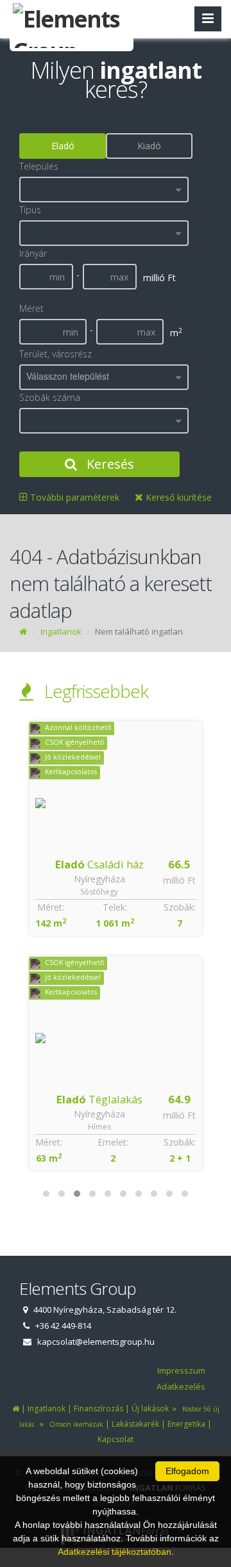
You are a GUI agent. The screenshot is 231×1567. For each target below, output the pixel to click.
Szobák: (180, 907)
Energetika (186, 1423)
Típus (30, 210)
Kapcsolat (115, 1439)
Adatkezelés (181, 1386)
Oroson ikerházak (74, 1424)
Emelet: (113, 1142)
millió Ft (179, 880)
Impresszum (181, 1370)
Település (38, 166)
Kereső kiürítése (177, 497)
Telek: (115, 907)
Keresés (108, 464)
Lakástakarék (135, 1423)
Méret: (50, 907)
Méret (31, 308)
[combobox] (104, 189)
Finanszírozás (98, 1408)
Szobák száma (49, 397)
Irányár (33, 253)
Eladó (62, 146)
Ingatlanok (60, 631)
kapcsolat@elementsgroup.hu (96, 1341)
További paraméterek (73, 497)
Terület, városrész (55, 354)
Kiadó (149, 146)
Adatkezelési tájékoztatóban (114, 1552)
